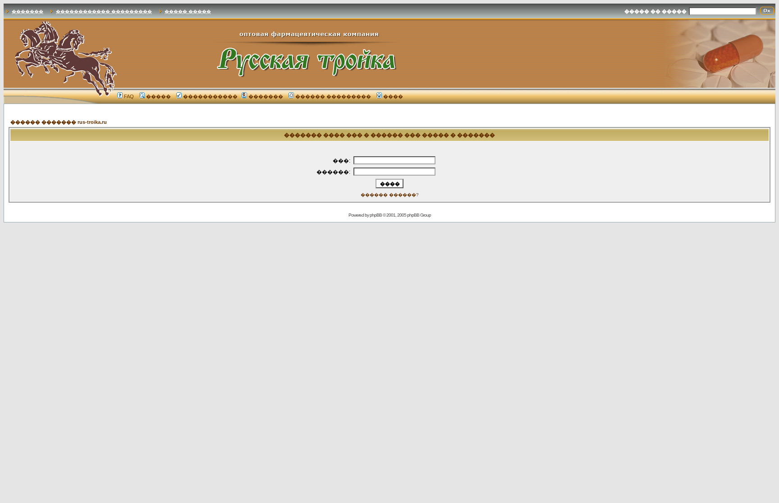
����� (158, 96)
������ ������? (390, 194)
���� (393, 96)
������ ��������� (333, 96)
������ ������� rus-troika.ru (58, 122)
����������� (210, 96)
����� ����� (188, 11)
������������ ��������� (104, 11)
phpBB (376, 215)
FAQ (129, 96)
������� (27, 11)
